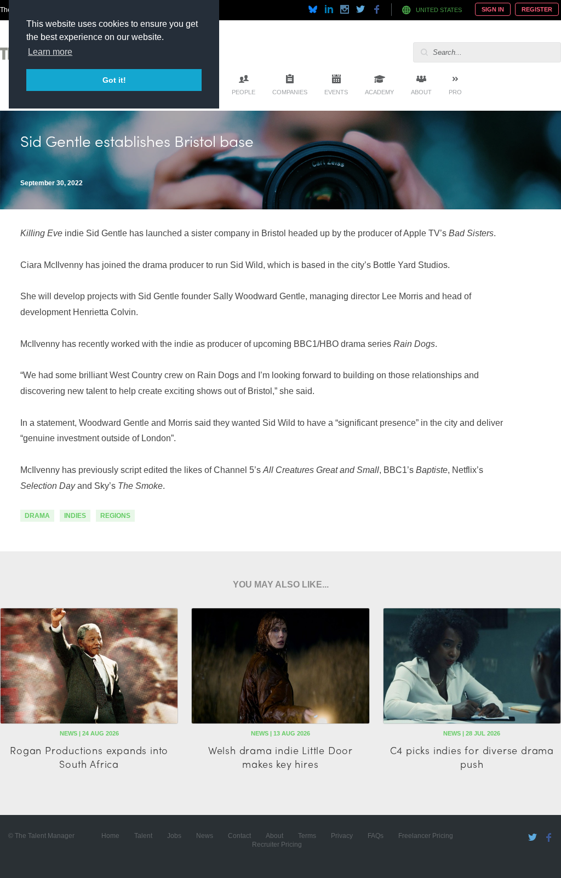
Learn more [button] (50, 51)
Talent (143, 836)
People (243, 92)
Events (336, 92)
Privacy (342, 836)
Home (110, 836)
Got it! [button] (114, 80)
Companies (289, 92)
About (421, 92)
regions (115, 516)
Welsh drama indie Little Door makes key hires (280, 757)
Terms (307, 836)
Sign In (493, 9)
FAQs (375, 836)
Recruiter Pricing (277, 844)
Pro (455, 92)
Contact (239, 836)
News (204, 836)
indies (75, 516)
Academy (379, 92)
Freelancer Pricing (425, 836)
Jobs (174, 836)
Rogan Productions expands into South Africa (89, 757)
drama (37, 516)
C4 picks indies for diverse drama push (472, 757)
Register (537, 9)
